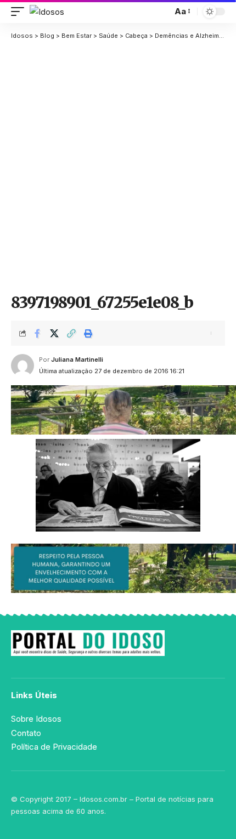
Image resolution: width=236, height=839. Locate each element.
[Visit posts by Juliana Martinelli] (22, 365)
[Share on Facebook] (37, 333)
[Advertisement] (118, 166)
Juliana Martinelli (77, 359)
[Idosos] (47, 11)
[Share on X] (54, 333)
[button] (20, 11)
